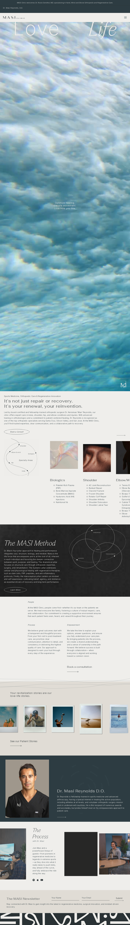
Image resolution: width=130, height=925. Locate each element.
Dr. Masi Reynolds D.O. (81, 791)
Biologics (57, 480)
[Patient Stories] (16, 744)
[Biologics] (64, 455)
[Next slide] (124, 435)
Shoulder (90, 480)
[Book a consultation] (72, 671)
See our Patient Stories (23, 741)
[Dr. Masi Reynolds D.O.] (27, 789)
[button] (118, 898)
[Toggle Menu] (125, 17)
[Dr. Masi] (61, 817)
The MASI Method (30, 543)
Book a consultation (79, 666)
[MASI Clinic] (14, 17)
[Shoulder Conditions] (97, 470)
